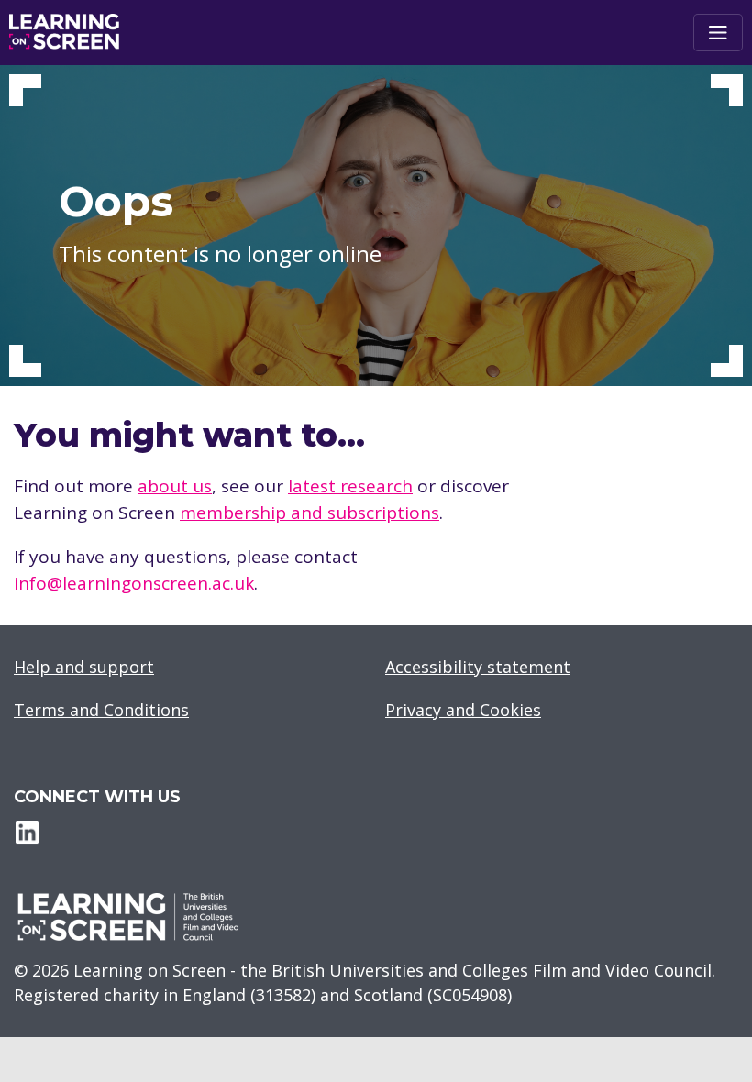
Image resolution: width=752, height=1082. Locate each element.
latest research (350, 486)
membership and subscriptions (309, 512)
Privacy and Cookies (463, 710)
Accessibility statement (477, 667)
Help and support (84, 667)
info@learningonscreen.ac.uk (134, 583)
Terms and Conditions (101, 710)
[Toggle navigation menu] (718, 32)
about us (175, 486)
